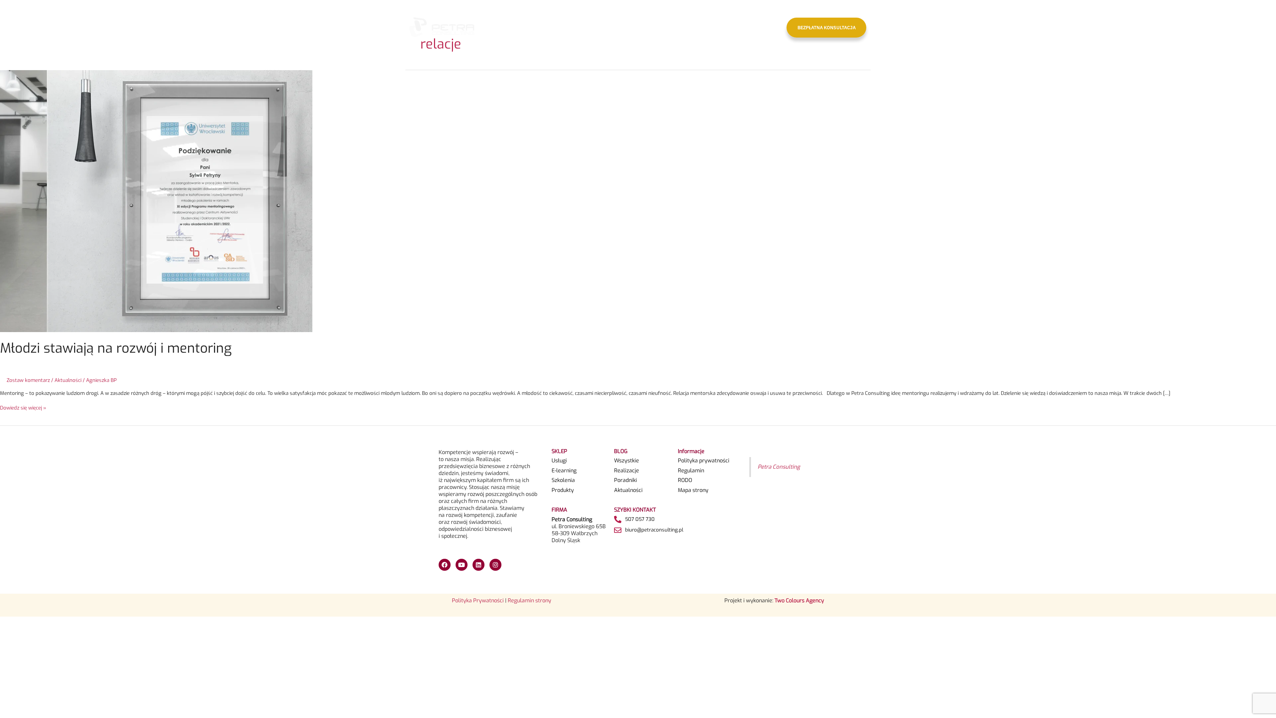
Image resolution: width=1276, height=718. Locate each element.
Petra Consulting (779, 466)
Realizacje (626, 470)
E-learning (564, 470)
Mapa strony (693, 490)
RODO (685, 480)
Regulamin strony (529, 600)
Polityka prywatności (703, 460)
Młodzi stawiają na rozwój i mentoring (116, 348)
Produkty (563, 490)
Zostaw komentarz (28, 380)
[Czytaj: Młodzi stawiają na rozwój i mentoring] (156, 200)
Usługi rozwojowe (635, 27)
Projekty (594, 27)
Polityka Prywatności (478, 600)
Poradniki (625, 480)
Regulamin (691, 470)
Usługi (559, 460)
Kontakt (742, 27)
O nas (565, 27)
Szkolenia (563, 480)
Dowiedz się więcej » (23, 408)
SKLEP (765, 27)
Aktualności (713, 27)
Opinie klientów (677, 27)
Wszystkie (626, 460)
